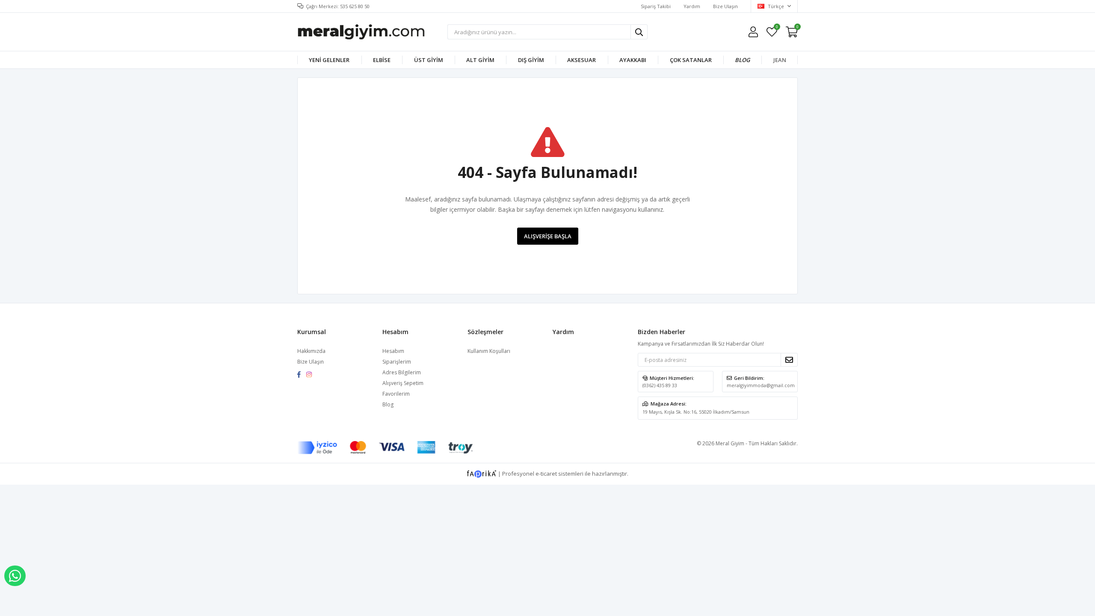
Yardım (692, 6)
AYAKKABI (632, 60)
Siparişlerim (396, 361)
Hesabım (393, 351)
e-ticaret (546, 473)
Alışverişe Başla (547, 236)
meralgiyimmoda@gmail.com (761, 385)
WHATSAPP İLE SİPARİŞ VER (15, 576)
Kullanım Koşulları (489, 351)
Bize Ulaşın (725, 6)
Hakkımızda (311, 351)
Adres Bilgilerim (401, 372)
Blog (742, 60)
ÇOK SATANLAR (691, 60)
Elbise (382, 60)
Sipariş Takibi (656, 6)
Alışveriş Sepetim (402, 383)
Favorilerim (776, 28)
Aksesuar (581, 60)
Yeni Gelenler (329, 60)
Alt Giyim (480, 60)
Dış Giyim (531, 60)
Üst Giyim (428, 60)
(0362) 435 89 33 (659, 385)
